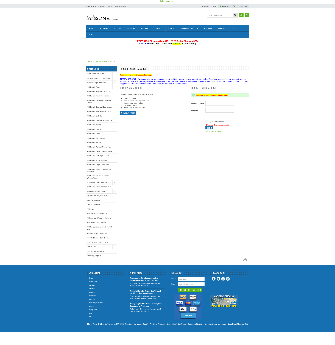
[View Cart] (247, 15)
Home (90, 61)
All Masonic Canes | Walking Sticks (99, 151)
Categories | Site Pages (208, 6)
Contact (200, 324)
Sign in (110, 6)
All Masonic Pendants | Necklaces (99, 96)
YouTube (223, 279)
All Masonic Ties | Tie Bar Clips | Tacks (100, 120)
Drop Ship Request (94, 255)
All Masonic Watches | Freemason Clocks (99, 101)
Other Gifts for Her (93, 200)
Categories (192, 324)
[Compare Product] (241, 15)
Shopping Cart (242, 324)
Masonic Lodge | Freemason (97, 82)
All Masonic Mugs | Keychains (97, 160)
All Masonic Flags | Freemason (98, 164)
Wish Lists (226, 6)
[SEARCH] (235, 15)
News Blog (232, 324)
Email (173, 284)
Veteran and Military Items (96, 191)
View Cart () (242, 6)
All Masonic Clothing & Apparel (98, 156)
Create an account (120, 6)
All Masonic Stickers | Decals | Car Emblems (99, 170)
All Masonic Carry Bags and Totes (99, 187)
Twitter (218, 279)
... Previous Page (101, 61)
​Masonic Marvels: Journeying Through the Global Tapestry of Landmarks (145, 292)
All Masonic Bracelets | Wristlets (98, 91)
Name (173, 278)
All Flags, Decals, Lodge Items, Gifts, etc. (100, 228)
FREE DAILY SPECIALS (95, 74)
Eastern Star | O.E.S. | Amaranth (98, 78)
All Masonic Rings (93, 87)
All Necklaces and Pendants (97, 213)
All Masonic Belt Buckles (96, 138)
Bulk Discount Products (95, 251)
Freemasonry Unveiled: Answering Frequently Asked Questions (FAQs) (144, 279)
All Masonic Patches (94, 142)
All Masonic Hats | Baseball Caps (99, 111)
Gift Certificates (91, 6)
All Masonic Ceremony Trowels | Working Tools (98, 177)
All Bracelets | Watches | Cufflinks (99, 218)
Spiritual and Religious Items (97, 195)
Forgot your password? (214, 131)
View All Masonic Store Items (97, 238)
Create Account (128, 112)
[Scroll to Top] (246, 260)
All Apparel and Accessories (97, 233)
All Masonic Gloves (94, 129)
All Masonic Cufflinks (94, 116)
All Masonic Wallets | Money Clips (99, 147)
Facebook (214, 279)
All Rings (90, 209)
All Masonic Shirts (93, 133)
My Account (101, 6)
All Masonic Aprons (94, 125)
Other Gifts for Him (93, 204)
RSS (228, 279)
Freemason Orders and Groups (98, 182)
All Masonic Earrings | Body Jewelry (100, 107)
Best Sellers (91, 247)
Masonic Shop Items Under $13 (98, 242)
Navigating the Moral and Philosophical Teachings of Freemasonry (146, 305)
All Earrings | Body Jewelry (96, 222)
